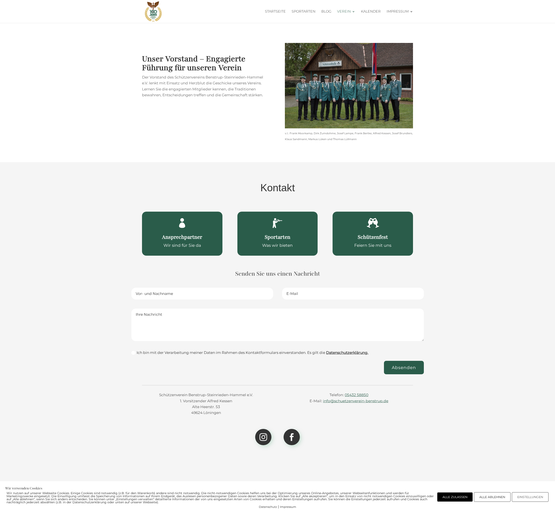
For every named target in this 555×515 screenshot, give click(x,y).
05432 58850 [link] (356, 395)
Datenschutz (268, 506)
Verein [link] (344, 11)
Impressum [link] (398, 11)
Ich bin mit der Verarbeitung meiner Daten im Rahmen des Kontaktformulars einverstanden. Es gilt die (252, 352)
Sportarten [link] (303, 11)
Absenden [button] (404, 367)
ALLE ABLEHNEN (492, 497)
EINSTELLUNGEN (530, 497)
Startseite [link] (275, 11)
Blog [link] (326, 11)
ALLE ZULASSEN (454, 497)
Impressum (288, 506)
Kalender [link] (371, 11)
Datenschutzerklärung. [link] (347, 352)
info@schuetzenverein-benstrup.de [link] (355, 401)
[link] (153, 11)
